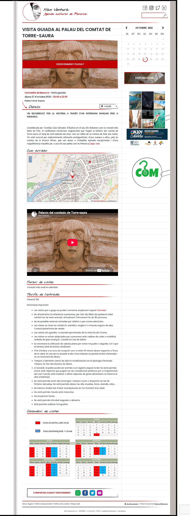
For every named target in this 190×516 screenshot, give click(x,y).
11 (134, 49)
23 (162, 54)
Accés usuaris (132, 504)
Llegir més (95, 144)
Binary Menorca (161, 504)
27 (145, 59)
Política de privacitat (43, 504)
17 (128, 54)
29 (157, 59)
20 (145, 54)
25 (133, 59)
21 (151, 54)
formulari (101, 310)
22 (157, 54)
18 (134, 54)
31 (128, 64)
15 (157, 49)
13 (145, 49)
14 (151, 49)
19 (139, 54)
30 (162, 59)
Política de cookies (61, 504)
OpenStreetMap (99, 201)
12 (139, 49)
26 (139, 59)
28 (151, 59)
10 (128, 49)
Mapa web (75, 504)
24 (127, 59)
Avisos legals (27, 504)
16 (163, 49)
